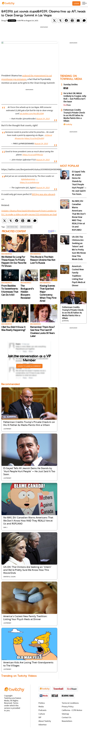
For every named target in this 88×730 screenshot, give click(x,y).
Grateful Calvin (9, 577)
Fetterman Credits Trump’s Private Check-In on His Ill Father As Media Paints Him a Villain (74, 115)
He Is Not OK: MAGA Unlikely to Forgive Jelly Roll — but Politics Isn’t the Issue (74, 97)
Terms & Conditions (70, 703)
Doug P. (4, 21)
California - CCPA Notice (72, 710)
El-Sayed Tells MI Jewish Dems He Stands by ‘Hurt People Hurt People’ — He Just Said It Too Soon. (29, 471)
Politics (41, 703)
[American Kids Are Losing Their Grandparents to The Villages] (29, 644)
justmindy (7, 429)
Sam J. (5, 527)
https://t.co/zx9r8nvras (29, 183)
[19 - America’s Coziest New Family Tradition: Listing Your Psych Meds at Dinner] (64, 269)
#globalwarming (28, 179)
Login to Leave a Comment (29, 366)
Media (41, 707)
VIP (39, 718)
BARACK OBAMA (26, 227)
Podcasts (42, 710)
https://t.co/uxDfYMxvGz (32, 155)
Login (76, 3)
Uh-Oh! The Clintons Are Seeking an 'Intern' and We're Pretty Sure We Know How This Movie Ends (27, 570)
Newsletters (67, 721)
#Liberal (48, 135)
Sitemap (65, 714)
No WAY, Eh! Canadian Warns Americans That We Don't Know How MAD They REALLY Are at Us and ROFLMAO (28, 520)
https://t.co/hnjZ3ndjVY (34, 139)
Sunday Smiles (70, 85)
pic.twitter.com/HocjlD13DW (32, 114)
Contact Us (66, 718)
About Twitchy (44, 721)
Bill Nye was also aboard (43, 194)
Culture (41, 714)
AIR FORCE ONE (12, 227)
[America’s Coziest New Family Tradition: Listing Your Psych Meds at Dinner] (29, 598)
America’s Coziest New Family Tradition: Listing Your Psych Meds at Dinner (78, 276)
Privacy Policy (67, 707)
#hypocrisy (19, 139)
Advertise (42, 725)
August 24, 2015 (43, 119)
